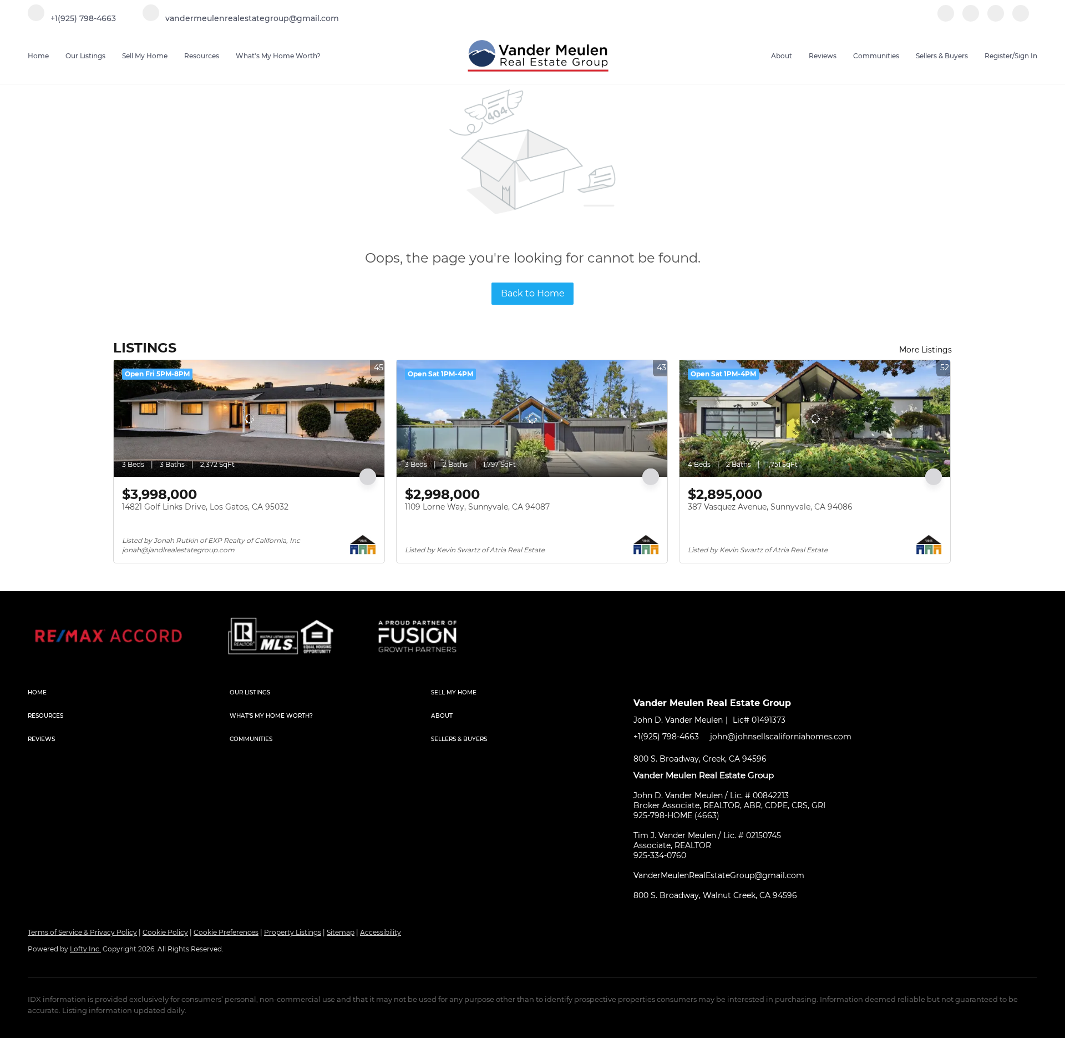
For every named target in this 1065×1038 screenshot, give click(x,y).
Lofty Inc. (85, 949)
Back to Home (533, 293)
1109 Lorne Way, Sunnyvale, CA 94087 (477, 507)
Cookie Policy (165, 932)
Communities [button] (876, 56)
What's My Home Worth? (278, 56)
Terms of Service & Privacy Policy (82, 932)
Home (38, 56)
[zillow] (995, 19)
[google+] (1020, 19)
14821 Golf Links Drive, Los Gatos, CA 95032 (205, 507)
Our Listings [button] (85, 56)
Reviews (822, 56)
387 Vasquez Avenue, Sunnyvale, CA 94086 (770, 507)
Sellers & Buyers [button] (942, 56)
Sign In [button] (1026, 56)
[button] (129, 693)
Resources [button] (201, 56)
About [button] (781, 56)
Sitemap (340, 932)
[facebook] (945, 19)
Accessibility (380, 932)
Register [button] (998, 56)
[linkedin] (970, 19)
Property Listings (292, 932)
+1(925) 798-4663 (666, 737)
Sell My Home (145, 56)
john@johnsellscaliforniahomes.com (780, 737)
